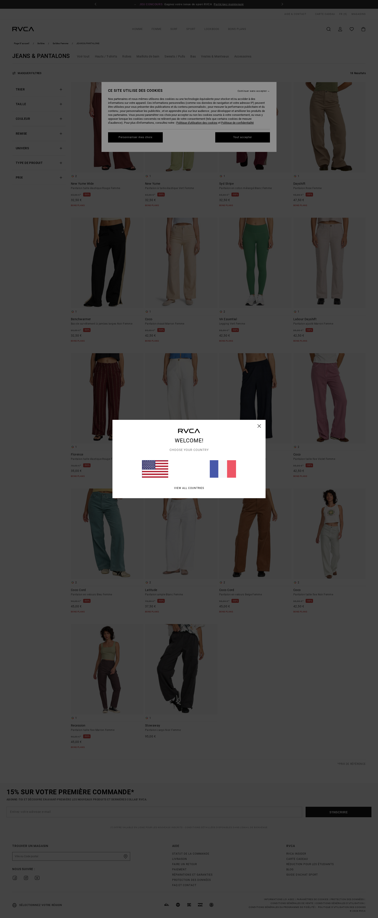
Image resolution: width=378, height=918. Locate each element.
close (259, 426)
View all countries (189, 488)
